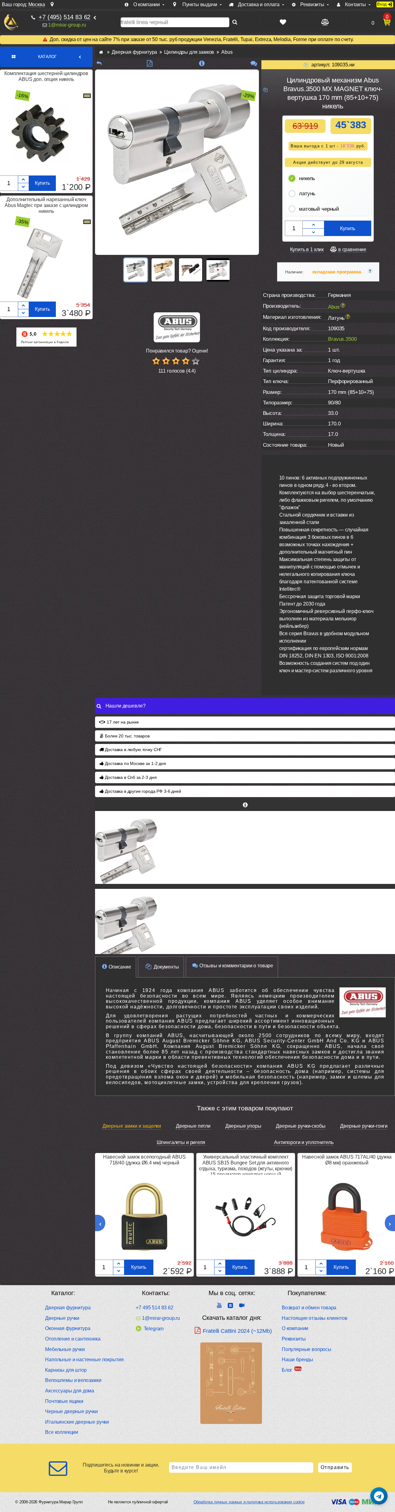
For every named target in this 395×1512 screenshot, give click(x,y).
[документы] (150, 63)
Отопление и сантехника (72, 1338)
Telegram (154, 1328)
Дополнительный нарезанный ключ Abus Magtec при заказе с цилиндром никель (46, 205)
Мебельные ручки (65, 1349)
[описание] (202, 63)
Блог (287, 1370)
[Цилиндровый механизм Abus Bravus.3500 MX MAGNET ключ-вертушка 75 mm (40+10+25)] (245, 925)
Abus (333, 307)
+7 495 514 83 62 (154, 1307)
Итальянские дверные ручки (77, 1422)
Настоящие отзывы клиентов (314, 1318)
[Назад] (99, 63)
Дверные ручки (62, 1318)
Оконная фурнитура (67, 1328)
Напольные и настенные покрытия (84, 1359)
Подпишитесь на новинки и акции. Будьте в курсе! (121, 1467)
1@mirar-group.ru (67, 24)
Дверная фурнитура (67, 1307)
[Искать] (234, 22)
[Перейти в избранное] (283, 22)
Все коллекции (61, 1432)
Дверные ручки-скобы (300, 1126)
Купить (42, 183)
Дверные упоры (243, 1126)
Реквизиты (294, 1338)
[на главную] (11, 22)
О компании (295, 1328)
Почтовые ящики (64, 1401)
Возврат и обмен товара (309, 1307)
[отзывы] (253, 63)
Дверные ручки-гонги (364, 1126)
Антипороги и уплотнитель (303, 1142)
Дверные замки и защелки (131, 1126)
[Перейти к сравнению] (324, 22)
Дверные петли (193, 1126)
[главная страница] (101, 52)
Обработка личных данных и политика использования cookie (249, 1502)
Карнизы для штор (65, 1370)
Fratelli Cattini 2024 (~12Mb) (237, 1331)
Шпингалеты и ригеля (181, 1142)
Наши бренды (297, 1359)
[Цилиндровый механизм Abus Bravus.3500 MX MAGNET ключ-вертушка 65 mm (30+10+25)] (245, 847)
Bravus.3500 (342, 339)
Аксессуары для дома (69, 1390)
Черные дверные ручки (71, 1411)
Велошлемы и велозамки (73, 1380)
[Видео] (218, 269)
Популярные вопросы (306, 1349)
